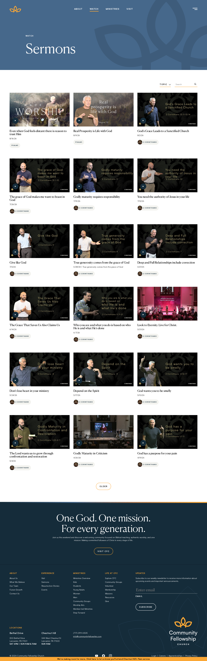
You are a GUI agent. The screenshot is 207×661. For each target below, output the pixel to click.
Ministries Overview (81, 578)
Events (44, 590)
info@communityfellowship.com (87, 636)
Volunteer (109, 586)
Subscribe (145, 607)
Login (153, 656)
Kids (75, 582)
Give (107, 601)
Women (76, 593)
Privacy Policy (191, 656)
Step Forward (79, 613)
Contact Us (14, 593)
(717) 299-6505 (80, 633)
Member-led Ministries (83, 609)
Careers (162, 656)
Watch (94, 9)
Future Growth (16, 590)
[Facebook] (103, 656)
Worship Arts (78, 605)
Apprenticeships (176, 656)
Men (75, 597)
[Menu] (191, 9)
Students (77, 586)
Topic (164, 84)
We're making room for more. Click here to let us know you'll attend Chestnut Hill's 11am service (103, 659)
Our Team (14, 586)
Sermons (45, 582)
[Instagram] (110, 656)
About (78, 9)
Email (139, 596)
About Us (14, 578)
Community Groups (81, 601)
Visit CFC (103, 551)
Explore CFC (110, 578)
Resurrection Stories (50, 586)
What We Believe (17, 582)
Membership (110, 590)
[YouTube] (96, 656)
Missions (109, 593)
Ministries (112, 9)
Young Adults (79, 590)
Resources (109, 597)
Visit (129, 9)
